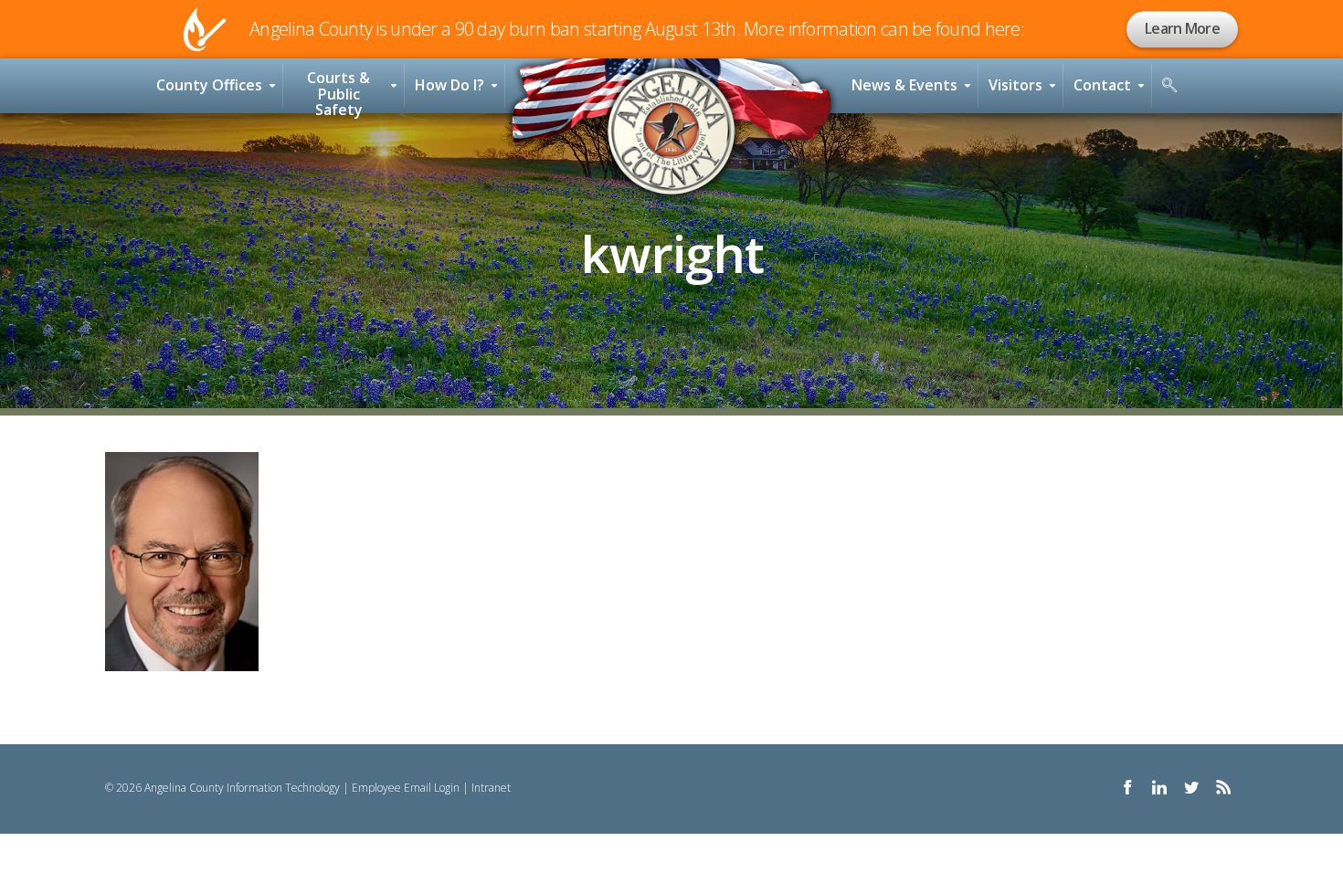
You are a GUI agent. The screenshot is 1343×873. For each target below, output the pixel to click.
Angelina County (671, 131)
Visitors (1015, 85)
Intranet (491, 787)
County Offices (209, 85)
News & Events (904, 85)
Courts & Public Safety (338, 90)
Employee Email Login (406, 787)
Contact (1102, 85)
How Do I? (449, 85)
